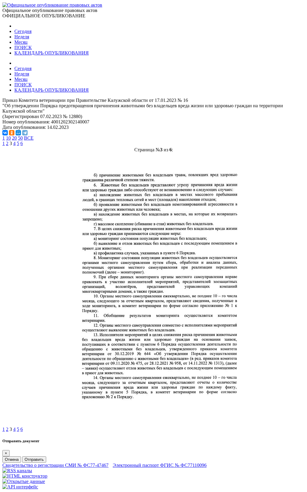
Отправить (34, 459)
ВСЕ (29, 138)
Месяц (21, 42)
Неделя (21, 36)
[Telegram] (25, 132)
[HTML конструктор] (24, 476)
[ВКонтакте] (5, 132)
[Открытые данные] (23, 481)
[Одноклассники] (11, 132)
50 (20, 138)
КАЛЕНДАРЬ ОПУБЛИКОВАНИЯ (51, 52)
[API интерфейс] (20, 486)
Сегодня (22, 31)
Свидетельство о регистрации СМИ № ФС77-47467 (55, 465)
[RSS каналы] (17, 470)
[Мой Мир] (18, 132)
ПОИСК (23, 47)
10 (8, 138)
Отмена (12, 459)
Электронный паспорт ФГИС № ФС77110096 (160, 465)
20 (14, 138)
